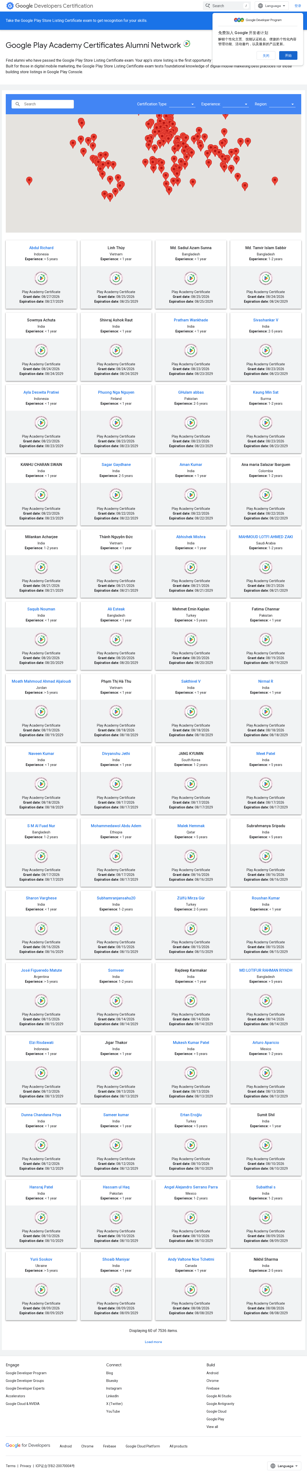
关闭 (266, 56)
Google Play (215, 1419)
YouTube (113, 1411)
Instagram (114, 1388)
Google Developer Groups (25, 1381)
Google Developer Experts (25, 1388)
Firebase (213, 1388)
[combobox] (227, 5)
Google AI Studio (219, 1396)
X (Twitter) (114, 1404)
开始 (288, 55)
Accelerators (15, 1396)
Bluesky (112, 1381)
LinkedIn (112, 1396)
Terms (11, 1466)
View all (212, 1427)
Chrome (213, 1381)
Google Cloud (216, 1411)
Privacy (25, 1466)
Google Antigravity (220, 1404)
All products (179, 1446)
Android (212, 1373)
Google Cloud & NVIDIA (23, 1404)
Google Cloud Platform (143, 1446)
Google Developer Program (26, 1373)
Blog (109, 1373)
